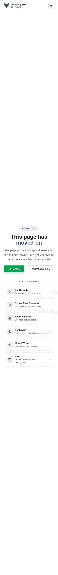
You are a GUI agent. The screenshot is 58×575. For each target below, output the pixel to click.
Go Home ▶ (14, 269)
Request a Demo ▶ (40, 269)
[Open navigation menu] (51, 6)
